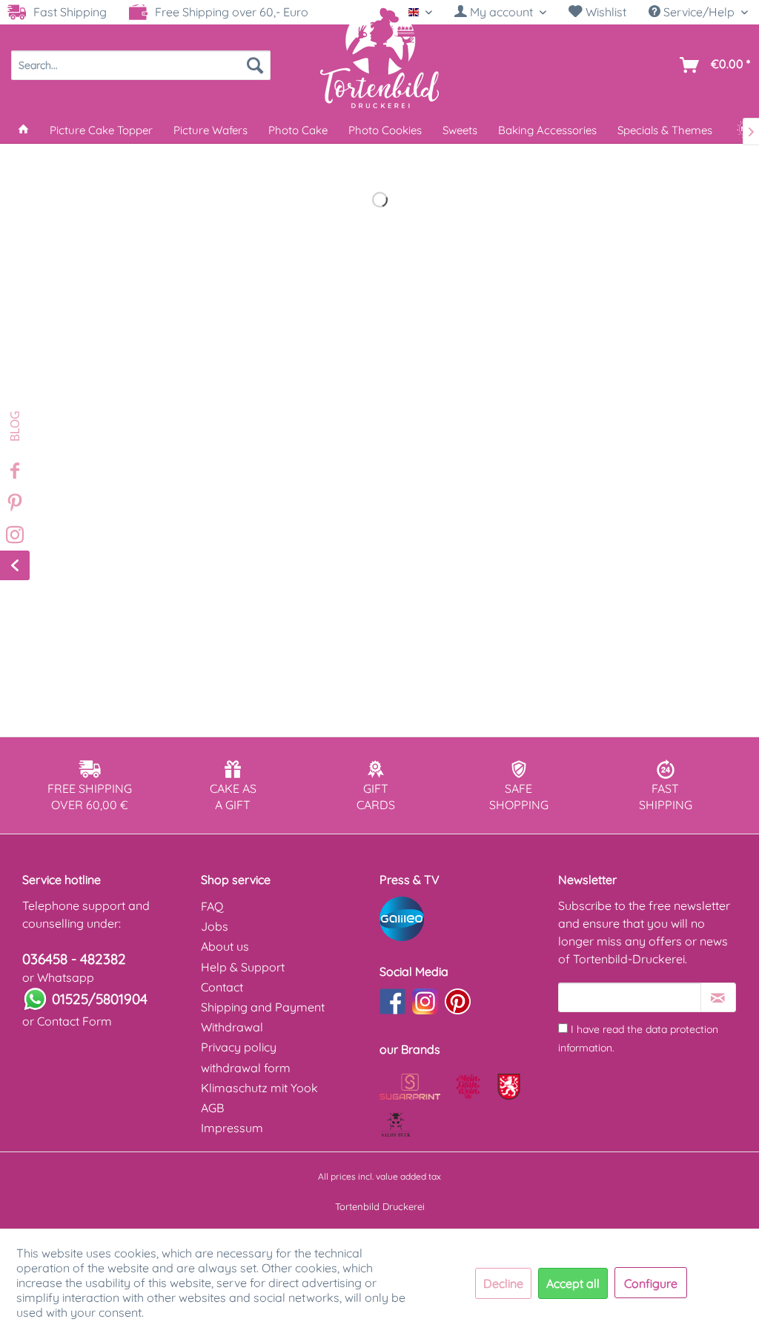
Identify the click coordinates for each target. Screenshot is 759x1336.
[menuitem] (500, 12)
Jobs (214, 926)
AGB (212, 1107)
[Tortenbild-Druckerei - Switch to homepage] (379, 57)
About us (225, 946)
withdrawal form (246, 1067)
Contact (222, 987)
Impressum (232, 1127)
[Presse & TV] (465, 919)
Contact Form (74, 1021)
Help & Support (243, 967)
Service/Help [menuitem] (699, 11)
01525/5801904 (100, 999)
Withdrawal (232, 1027)
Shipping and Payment (263, 1007)
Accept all (573, 1283)
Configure (650, 1283)
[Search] (255, 65)
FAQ (212, 906)
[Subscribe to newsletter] (718, 997)
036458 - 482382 (74, 959)
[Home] (23, 130)
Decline (503, 1283)
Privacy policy (238, 1047)
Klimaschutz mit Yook (259, 1087)
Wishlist (604, 11)
